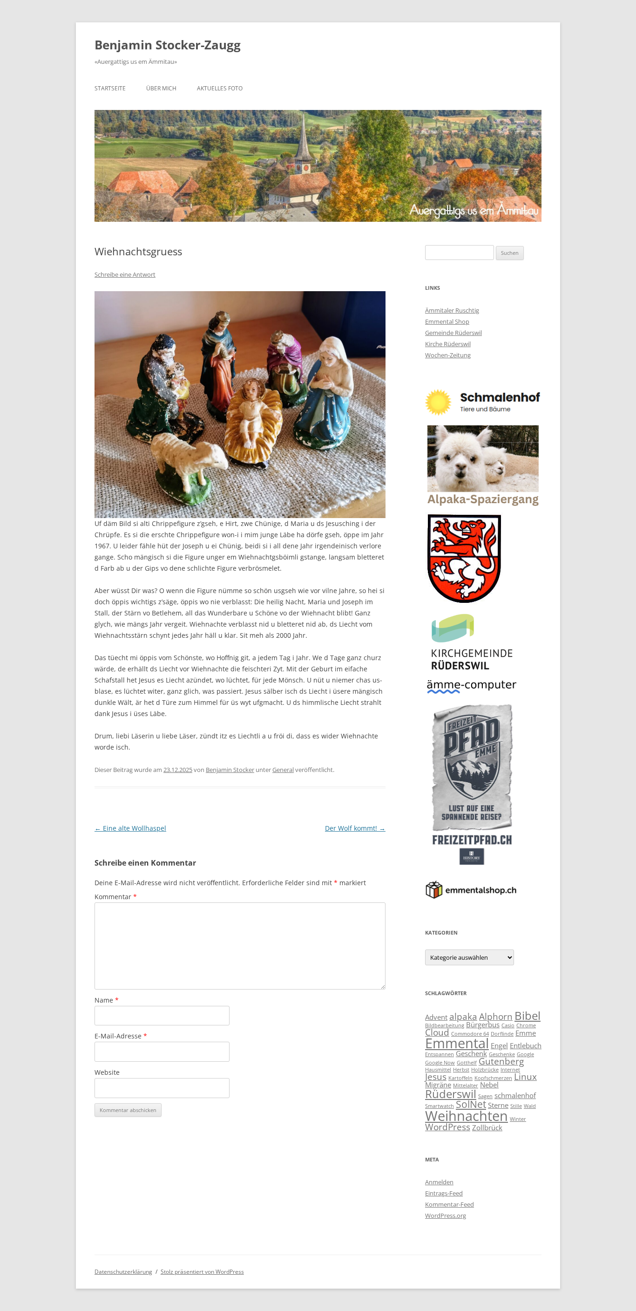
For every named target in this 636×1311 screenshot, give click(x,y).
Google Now (440, 1062)
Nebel (489, 1084)
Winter (518, 1119)
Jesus (436, 1076)
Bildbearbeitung (444, 1025)
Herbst (461, 1069)
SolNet (471, 1104)
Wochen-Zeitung (448, 355)
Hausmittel (438, 1069)
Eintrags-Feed (444, 1193)
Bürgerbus (483, 1024)
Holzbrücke (485, 1069)
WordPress (447, 1127)
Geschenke (502, 1054)
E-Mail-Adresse (121, 1035)
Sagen (485, 1096)
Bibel (527, 1015)
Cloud (437, 1032)
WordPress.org (445, 1215)
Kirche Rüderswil (448, 344)
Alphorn (496, 1016)
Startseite (110, 88)
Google (525, 1054)
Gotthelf (467, 1062)
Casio (507, 1025)
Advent (436, 1017)
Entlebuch (525, 1045)
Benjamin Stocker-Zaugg (168, 44)
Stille (516, 1106)
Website (107, 1072)
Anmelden (439, 1182)
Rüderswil (450, 1093)
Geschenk (471, 1053)
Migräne (438, 1084)
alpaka (463, 1016)
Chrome (526, 1025)
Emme (525, 1033)
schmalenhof (515, 1095)
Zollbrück (487, 1127)
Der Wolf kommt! (355, 828)
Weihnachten (466, 1115)
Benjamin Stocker (230, 769)
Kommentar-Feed (449, 1204)
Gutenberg (501, 1061)
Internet (510, 1069)
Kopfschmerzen (493, 1078)
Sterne (498, 1105)
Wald (530, 1106)
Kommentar (116, 896)
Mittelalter (465, 1085)
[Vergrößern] (373, 303)
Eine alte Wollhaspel (130, 828)
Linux (525, 1076)
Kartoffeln (460, 1078)
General (283, 769)
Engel (499, 1045)
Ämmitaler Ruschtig (452, 310)
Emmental (457, 1043)
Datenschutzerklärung (123, 1272)
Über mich (161, 88)
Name (107, 1000)
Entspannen (439, 1054)
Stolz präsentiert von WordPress (202, 1272)
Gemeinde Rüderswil (453, 332)
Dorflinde (502, 1034)
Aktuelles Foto (220, 88)
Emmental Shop (447, 321)
